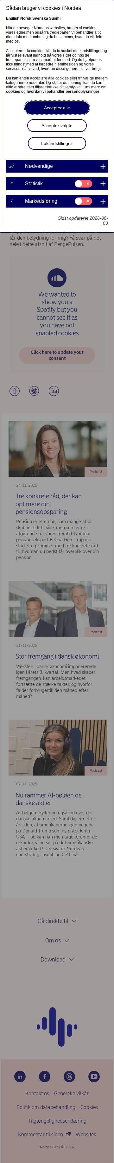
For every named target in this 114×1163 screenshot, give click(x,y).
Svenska (40, 18)
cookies (13, 91)
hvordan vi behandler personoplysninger (63, 91)
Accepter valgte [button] (57, 125)
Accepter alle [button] (57, 107)
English (12, 18)
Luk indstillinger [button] (56, 143)
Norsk (25, 18)
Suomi (54, 18)
